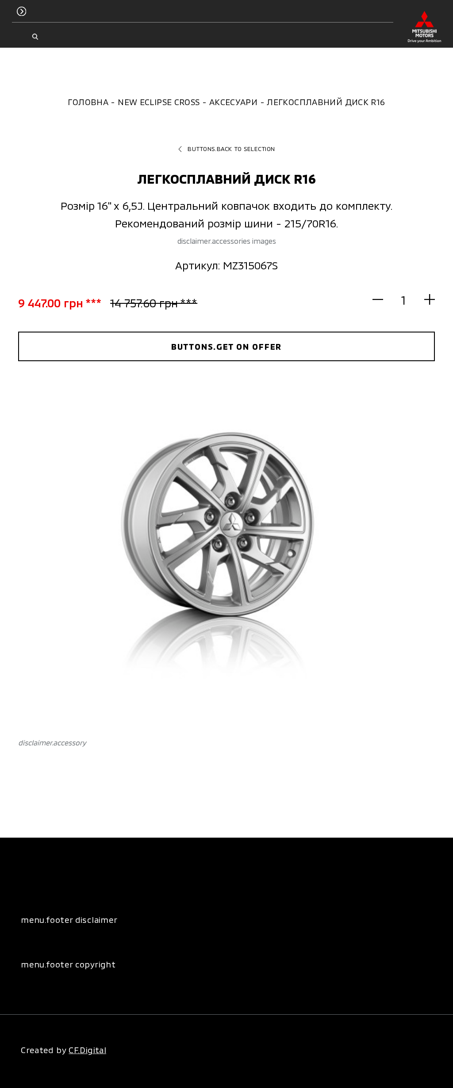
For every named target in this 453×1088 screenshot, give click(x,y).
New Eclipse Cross (159, 102)
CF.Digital (87, 1050)
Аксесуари (233, 102)
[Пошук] (35, 37)
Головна (88, 102)
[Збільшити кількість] (424, 299)
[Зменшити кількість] (382, 299)
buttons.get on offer (226, 346)
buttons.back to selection (231, 148)
